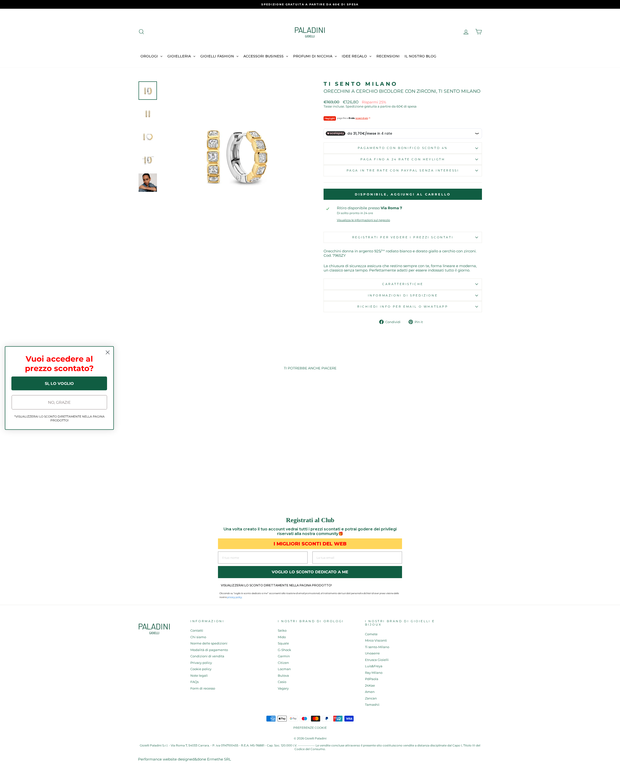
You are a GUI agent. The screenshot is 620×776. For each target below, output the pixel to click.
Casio (282, 682)
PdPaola (371, 679)
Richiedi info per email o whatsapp (402, 306)
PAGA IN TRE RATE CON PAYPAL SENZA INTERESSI (403, 170)
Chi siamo (198, 637)
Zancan (371, 698)
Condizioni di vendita (207, 656)
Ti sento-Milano (377, 647)
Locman (284, 669)
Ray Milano (373, 673)
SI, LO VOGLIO (59, 383)
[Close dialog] (107, 352)
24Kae (370, 685)
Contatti (196, 630)
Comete (371, 634)
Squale (283, 643)
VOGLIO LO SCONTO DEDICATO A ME (310, 572)
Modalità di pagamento (209, 650)
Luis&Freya (373, 666)
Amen (370, 692)
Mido (282, 637)
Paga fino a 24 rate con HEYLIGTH (402, 159)
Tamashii (372, 704)
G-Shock (284, 650)
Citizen (283, 663)
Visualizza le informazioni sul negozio (363, 220)
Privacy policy (201, 663)
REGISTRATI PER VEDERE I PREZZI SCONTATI (402, 237)
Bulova (283, 675)
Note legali (199, 675)
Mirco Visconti (376, 640)
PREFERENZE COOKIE (310, 727)
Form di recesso (202, 688)
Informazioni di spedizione (403, 295)
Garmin (284, 656)
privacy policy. (234, 597)
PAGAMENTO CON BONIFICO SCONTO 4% (403, 148)
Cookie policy (200, 669)
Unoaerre (372, 653)
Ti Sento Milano (361, 84)
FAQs (194, 682)
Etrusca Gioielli (377, 660)
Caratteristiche (402, 284)
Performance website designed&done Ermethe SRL (184, 759)
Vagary (283, 688)
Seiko (282, 630)
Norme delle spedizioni (208, 643)
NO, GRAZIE (59, 402)
